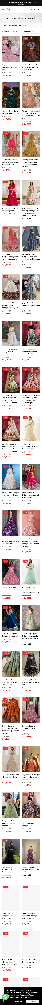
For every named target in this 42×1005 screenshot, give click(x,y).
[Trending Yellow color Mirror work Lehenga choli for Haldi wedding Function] (31, 144)
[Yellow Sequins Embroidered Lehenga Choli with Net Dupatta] (31, 428)
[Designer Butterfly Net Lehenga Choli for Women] (11, 805)
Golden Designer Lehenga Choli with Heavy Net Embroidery (10, 961)
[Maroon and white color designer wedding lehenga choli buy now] (11, 287)
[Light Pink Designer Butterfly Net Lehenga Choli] (31, 710)
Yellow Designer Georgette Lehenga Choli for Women (9, 915)
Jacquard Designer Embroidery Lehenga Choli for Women (29, 915)
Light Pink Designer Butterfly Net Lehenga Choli (30, 728)
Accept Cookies (32, 1001)
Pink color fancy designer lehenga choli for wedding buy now (10, 256)
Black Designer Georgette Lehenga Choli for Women (9, 869)
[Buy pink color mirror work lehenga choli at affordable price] (11, 144)
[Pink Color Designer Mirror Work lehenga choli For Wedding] (31, 333)
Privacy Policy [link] (18, 1001)
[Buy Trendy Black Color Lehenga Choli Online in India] (31, 664)
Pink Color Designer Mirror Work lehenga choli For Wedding (29, 351)
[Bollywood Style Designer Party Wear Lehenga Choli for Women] (31, 759)
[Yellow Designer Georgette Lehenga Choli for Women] (11, 898)
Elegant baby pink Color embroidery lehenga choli (10, 67)
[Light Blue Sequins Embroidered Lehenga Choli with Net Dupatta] (31, 572)
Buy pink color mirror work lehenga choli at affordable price (10, 162)
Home (4, 26)
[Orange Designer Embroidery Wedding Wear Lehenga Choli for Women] (11, 710)
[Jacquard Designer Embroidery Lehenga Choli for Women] (31, 898)
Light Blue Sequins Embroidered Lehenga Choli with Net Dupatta (30, 589)
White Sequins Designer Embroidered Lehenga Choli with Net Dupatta (10, 495)
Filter (6, 32)
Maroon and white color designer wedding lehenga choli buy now (10, 305)
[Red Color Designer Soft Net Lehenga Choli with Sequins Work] (31, 49)
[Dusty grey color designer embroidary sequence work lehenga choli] (31, 239)
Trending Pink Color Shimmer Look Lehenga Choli (10, 589)
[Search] (28, 9)
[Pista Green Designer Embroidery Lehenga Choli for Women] (11, 664)
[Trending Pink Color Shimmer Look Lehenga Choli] (11, 572)
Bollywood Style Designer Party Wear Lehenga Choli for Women (31, 777)
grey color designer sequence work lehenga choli (31, 305)
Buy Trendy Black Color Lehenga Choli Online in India (30, 682)
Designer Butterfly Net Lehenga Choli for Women (10, 823)
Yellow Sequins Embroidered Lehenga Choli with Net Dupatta (30, 446)
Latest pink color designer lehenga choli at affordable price (30, 495)
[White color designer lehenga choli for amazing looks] (11, 333)
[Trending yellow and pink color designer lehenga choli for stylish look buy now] (31, 95)
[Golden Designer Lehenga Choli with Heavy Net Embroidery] (11, 944)
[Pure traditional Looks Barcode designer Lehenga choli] (31, 805)
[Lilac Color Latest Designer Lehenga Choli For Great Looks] (11, 523)
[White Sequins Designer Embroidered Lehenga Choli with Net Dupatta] (11, 477)
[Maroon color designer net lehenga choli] (11, 193)
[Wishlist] (35, 9)
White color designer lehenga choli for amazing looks (9, 351)
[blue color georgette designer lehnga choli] (11, 618)
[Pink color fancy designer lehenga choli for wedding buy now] (11, 239)
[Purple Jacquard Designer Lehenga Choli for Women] (31, 851)
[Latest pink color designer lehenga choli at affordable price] (31, 477)
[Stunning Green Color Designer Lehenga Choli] (11, 95)
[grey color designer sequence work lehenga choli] (31, 287)
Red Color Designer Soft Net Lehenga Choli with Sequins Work (30, 67)
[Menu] (3, 9)
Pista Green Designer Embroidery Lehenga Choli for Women (9, 682)
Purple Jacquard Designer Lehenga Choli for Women (30, 869)
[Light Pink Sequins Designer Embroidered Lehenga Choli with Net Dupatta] (31, 523)
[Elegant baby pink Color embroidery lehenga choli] (11, 49)
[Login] (31, 9)
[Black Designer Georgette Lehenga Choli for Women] (11, 851)
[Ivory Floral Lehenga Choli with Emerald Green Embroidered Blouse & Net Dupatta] (11, 380)
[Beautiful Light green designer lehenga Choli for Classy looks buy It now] (31, 618)
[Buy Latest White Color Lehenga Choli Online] (11, 759)
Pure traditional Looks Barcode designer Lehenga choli (30, 823)
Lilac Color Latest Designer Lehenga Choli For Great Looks (10, 541)
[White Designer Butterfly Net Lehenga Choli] (31, 944)
